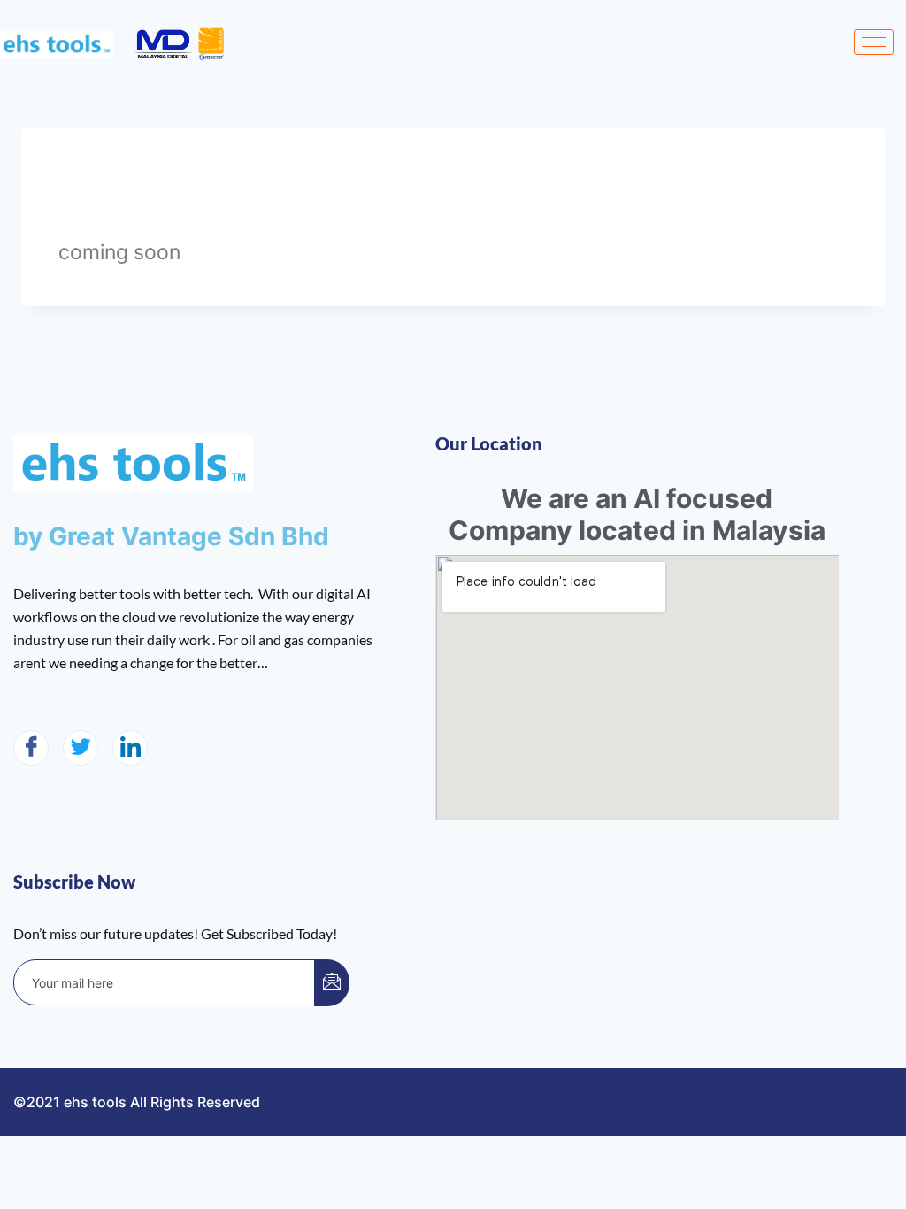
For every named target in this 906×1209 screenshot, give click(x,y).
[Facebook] (31, 748)
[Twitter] (80, 748)
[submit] (331, 982)
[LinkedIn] (130, 748)
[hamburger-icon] (874, 42)
